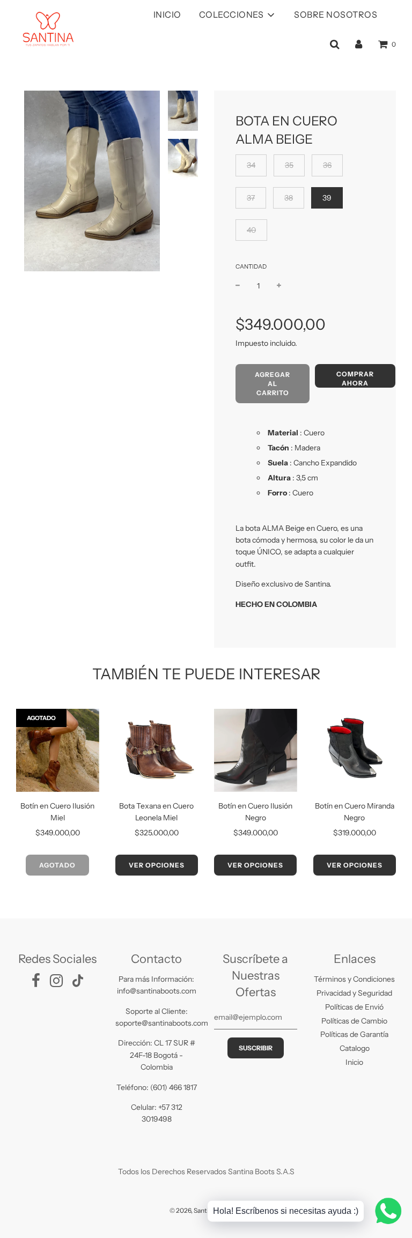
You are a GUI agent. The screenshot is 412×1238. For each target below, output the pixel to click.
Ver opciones (157, 865)
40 (251, 230)
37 (251, 198)
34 (251, 165)
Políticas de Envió (354, 1007)
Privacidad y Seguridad (354, 993)
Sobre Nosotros (335, 14)
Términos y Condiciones (354, 979)
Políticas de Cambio (354, 1021)
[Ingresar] (358, 44)
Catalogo (355, 1048)
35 (289, 165)
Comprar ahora (355, 378)
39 (327, 198)
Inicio (167, 14)
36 (327, 165)
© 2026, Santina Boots (202, 1210)
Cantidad (251, 266)
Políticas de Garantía (354, 1034)
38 (288, 198)
